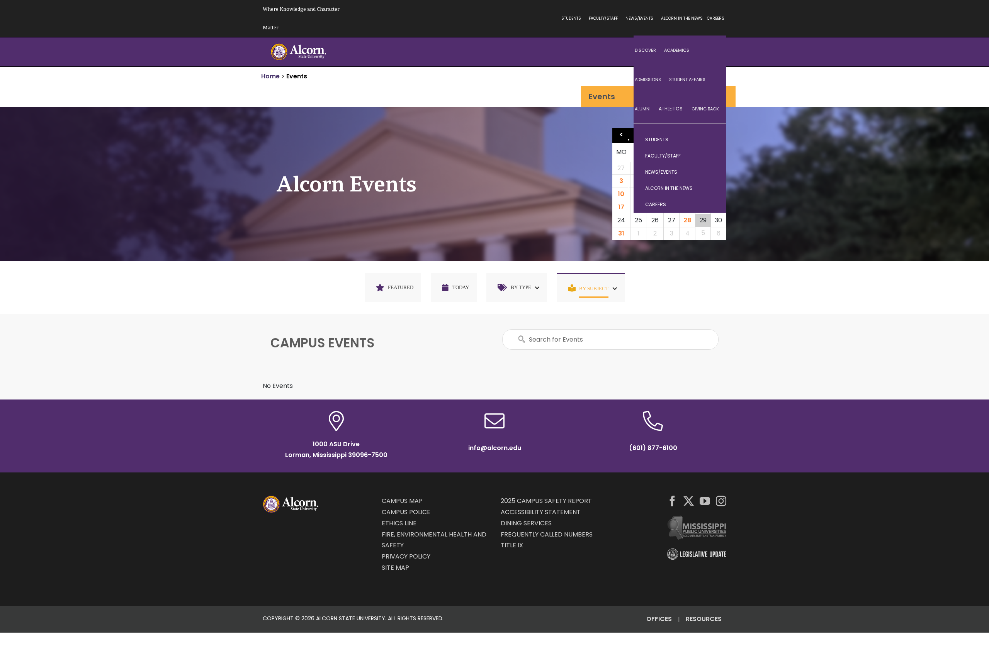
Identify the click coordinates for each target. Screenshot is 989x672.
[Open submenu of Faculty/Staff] (712, 156)
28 (687, 220)
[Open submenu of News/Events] (712, 172)
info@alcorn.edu (494, 447)
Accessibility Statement (541, 512)
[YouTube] (705, 501)
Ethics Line (399, 523)
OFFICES (659, 618)
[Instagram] (721, 501)
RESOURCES (704, 618)
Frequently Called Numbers (547, 534)
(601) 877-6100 (653, 447)
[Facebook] (672, 501)
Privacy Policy (406, 556)
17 (621, 207)
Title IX (512, 545)
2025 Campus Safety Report (546, 500)
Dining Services (526, 523)
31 (621, 233)
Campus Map (402, 500)
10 (621, 194)
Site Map (395, 567)
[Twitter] (688, 501)
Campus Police (406, 512)
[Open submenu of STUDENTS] (712, 140)
